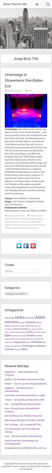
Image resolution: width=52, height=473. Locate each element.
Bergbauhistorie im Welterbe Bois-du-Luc (25, 448)
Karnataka (15, 336)
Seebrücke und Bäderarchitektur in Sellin (25, 395)
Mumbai (39, 335)
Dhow (33, 326)
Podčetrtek (17, 225)
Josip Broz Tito (32, 228)
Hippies (17, 332)
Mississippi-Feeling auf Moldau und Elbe (25, 420)
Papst (13, 339)
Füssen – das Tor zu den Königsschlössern (26, 383)
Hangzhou (34, 329)
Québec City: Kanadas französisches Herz (25, 379)
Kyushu (31, 335)
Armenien (30, 318)
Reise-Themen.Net (15, 4)
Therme (33, 216)
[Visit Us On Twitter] (18, 248)
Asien (40, 317)
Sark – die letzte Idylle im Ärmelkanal (23, 436)
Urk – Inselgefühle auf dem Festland (23, 404)
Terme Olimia (39, 225)
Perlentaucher (28, 339)
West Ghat (17, 349)
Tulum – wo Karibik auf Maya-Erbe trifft (24, 399)
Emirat (17, 329)
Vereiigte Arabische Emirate (13, 346)
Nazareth (8, 339)
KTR (30, 90)
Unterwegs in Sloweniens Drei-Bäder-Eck (24, 80)
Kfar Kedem (23, 336)
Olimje (8, 228)
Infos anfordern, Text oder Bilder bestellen (26, 210)
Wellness (15, 219)
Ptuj (16, 222)
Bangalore (22, 322)
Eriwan (24, 329)
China (28, 326)
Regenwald (19, 342)
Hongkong (23, 332)
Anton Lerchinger (27, 219)
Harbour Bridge (9, 332)
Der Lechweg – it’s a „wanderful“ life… (23, 424)
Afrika (19, 317)
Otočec (22, 222)
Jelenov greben (18, 228)
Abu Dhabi (9, 318)
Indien (30, 332)
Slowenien (19, 216)
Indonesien (37, 332)
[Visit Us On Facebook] (26, 248)
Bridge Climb (15, 326)
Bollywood (39, 322)
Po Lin (12, 342)
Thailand (36, 342)
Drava (28, 222)
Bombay (8, 326)
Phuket (7, 342)
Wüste (24, 349)
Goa (29, 329)
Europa (11, 216)
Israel (43, 332)
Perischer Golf (19, 339)
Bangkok (30, 322)
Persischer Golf (38, 339)
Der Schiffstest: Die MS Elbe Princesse (23, 416)
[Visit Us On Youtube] (33, 248)
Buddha (22, 326)
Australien (12, 322)
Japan (8, 335)
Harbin (40, 329)
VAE (44, 342)
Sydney (28, 342)
